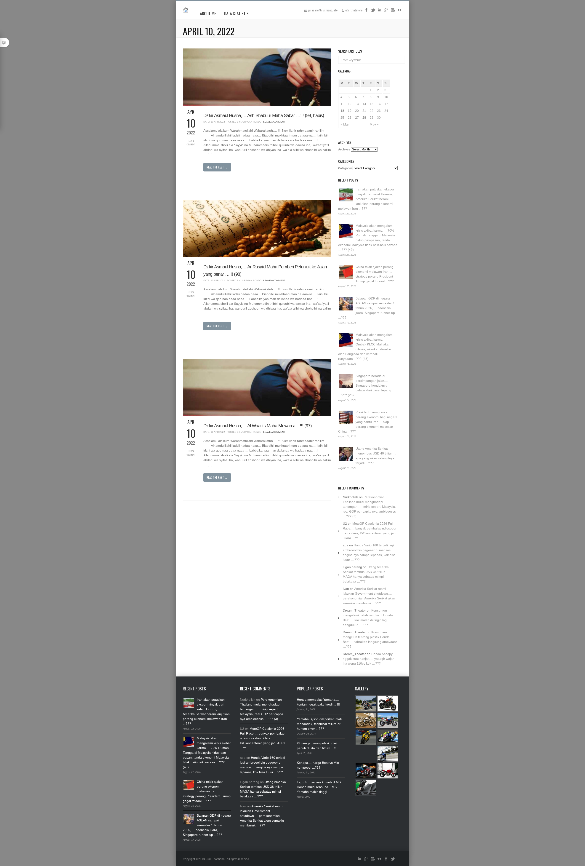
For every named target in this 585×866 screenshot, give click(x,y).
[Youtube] (393, 11)
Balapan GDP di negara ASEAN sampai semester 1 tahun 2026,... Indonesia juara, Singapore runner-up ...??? (366, 308)
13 (357, 104)
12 (349, 104)
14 (364, 104)
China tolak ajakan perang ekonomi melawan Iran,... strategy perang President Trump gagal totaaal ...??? (207, 791)
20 (357, 110)
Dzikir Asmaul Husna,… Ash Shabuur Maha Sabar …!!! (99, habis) (263, 115)
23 (379, 110)
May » (374, 124)
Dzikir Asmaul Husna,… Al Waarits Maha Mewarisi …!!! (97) (257, 425)
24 (386, 110)
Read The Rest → (217, 167)
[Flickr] (399, 11)
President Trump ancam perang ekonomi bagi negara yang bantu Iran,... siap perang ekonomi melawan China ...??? (367, 421)
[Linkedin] (379, 11)
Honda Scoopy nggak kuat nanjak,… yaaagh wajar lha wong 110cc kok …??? (368, 658)
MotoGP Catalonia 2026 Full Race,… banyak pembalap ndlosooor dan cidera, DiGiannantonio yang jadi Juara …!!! (262, 738)
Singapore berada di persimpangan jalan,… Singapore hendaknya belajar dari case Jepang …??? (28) (364, 385)
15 (371, 104)
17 (386, 104)
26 (349, 117)
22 (371, 110)
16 (379, 104)
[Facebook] (366, 11)
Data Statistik (236, 13)
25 (342, 117)
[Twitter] (373, 11)
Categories (345, 168)
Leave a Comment (190, 142)
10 (386, 97)
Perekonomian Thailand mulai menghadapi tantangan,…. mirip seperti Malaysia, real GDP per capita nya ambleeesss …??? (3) (369, 506)
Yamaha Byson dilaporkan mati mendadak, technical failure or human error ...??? (319, 723)
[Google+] (386, 11)
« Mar (344, 124)
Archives (344, 149)
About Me (208, 13)
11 (342, 104)
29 (371, 117)
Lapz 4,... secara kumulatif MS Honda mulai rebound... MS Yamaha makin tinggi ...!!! (319, 787)
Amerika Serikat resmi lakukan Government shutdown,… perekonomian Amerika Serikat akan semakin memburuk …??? (262, 815)
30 (379, 117)
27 (357, 117)
